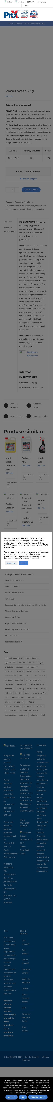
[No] (50, 1089)
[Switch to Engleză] (8, 2)
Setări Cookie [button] (11, 563)
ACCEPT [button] (23, 563)
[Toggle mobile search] (44, 12)
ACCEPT (11, 1097)
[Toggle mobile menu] (48, 12)
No (23, 1097)
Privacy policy (38, 1097)
